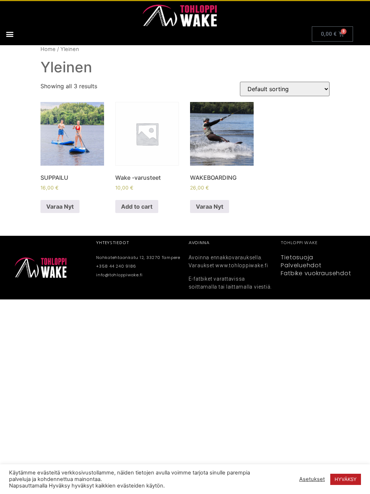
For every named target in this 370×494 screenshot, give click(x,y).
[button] (10, 34)
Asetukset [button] (312, 479)
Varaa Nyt (60, 206)
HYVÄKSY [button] (346, 479)
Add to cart (136, 206)
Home (48, 49)
